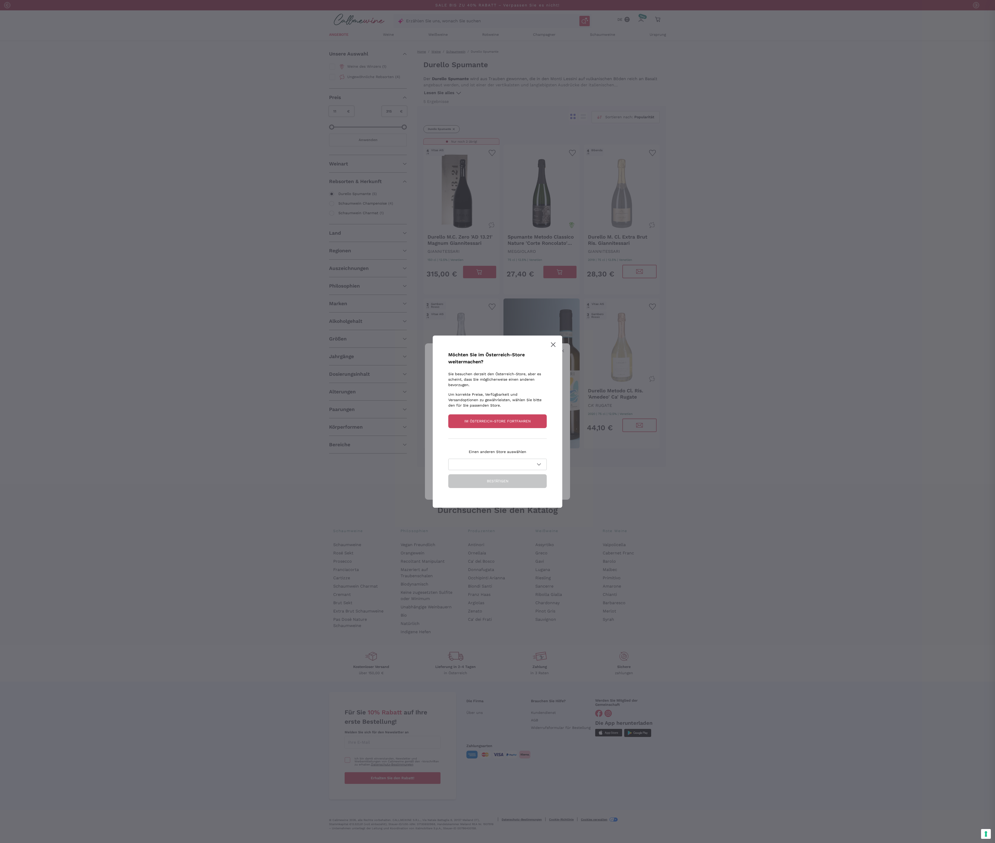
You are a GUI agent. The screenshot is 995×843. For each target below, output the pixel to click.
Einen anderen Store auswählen (497, 452)
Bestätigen (497, 481)
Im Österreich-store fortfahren (497, 421)
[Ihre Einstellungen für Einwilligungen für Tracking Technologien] (986, 834)
